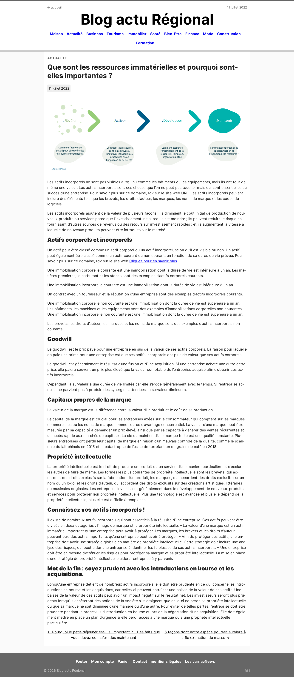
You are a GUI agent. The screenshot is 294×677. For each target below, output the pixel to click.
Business (94, 33)
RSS (247, 670)
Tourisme (115, 33)
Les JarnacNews (200, 661)
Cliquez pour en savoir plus (153, 261)
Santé (155, 33)
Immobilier (137, 33)
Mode (208, 33)
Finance (192, 33)
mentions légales (166, 661)
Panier (123, 661)
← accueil (54, 7)
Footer (82, 661)
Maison (56, 33)
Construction (229, 33)
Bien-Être (173, 33)
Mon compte (102, 661)
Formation (145, 43)
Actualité (75, 33)
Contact (140, 661)
